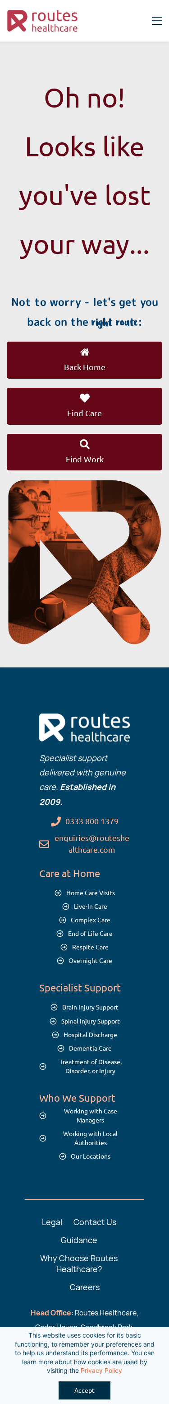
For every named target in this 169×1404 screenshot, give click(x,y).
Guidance (79, 1240)
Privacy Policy (101, 1370)
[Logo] (43, 21)
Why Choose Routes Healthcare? (79, 1263)
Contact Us (94, 1221)
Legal (52, 1221)
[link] (84, 486)
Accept (84, 1390)
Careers (85, 1287)
